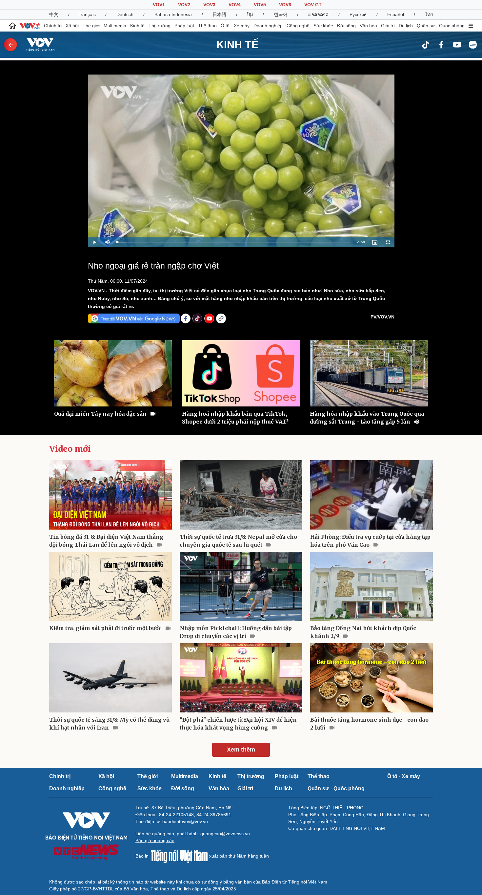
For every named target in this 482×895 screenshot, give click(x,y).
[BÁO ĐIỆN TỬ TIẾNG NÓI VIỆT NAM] (36, 44)
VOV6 (285, 4)
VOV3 (209, 4)
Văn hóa (368, 25)
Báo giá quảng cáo (154, 840)
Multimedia (115, 25)
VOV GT (313, 4)
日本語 (219, 14)
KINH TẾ (237, 45)
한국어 (281, 14)
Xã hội (72, 25)
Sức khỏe (323, 25)
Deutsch (124, 14)
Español (395, 14)
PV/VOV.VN (382, 316)
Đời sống (346, 25)
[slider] (234, 242)
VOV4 (235, 4)
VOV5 (260, 4)
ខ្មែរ (250, 14)
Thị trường (160, 25)
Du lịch (406, 25)
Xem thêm (241, 749)
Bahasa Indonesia (173, 14)
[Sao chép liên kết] (221, 318)
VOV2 (184, 4)
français (87, 14)
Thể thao (207, 25)
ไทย (429, 14)
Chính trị (53, 25)
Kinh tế (137, 25)
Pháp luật (184, 25)
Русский (358, 14)
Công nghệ (298, 25)
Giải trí (388, 25)
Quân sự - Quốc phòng (441, 25)
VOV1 (159, 4)
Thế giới (91, 25)
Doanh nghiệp (268, 25)
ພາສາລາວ (318, 14)
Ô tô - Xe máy (235, 25)
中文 (53, 14)
